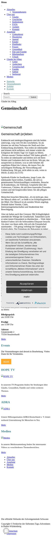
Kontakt (15, 29)
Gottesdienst (17, 34)
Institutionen (17, 22)
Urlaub (15, 57)
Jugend (15, 39)
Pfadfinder (16, 44)
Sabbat (15, 72)
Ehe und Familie (19, 52)
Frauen (15, 47)
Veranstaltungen (19, 12)
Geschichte (17, 19)
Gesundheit (17, 49)
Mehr (3, 339)
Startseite (11, 81)
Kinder (15, 42)
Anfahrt (15, 27)
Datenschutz (12, 531)
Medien (10, 77)
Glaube (15, 17)
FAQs (14, 24)
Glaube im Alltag (14, 59)
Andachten (17, 64)
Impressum (11, 533)
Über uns (11, 14)
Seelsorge (16, 74)
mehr (27, 296)
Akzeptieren (27, 283)
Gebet (14, 62)
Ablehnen (26, 290)
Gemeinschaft (18, 67)
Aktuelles (11, 9)
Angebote (11, 32)
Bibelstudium (18, 54)
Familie (15, 69)
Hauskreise (17, 37)
